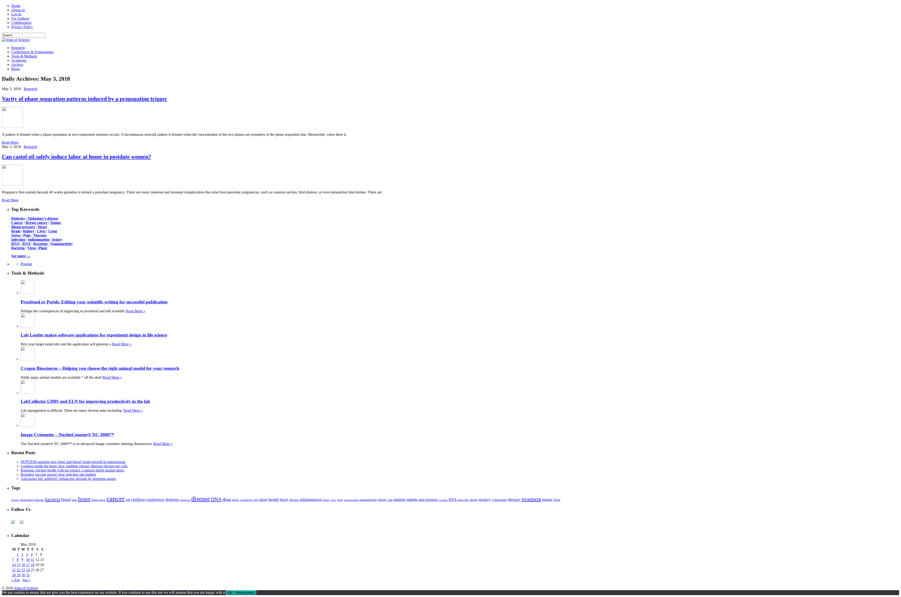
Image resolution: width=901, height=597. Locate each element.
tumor (547, 499)
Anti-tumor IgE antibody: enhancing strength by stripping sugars (68, 479)
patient (399, 499)
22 (18, 570)
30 (23, 575)
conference (155, 499)
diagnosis (185, 500)
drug (226, 499)
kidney (326, 500)
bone (74, 500)
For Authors (20, 18)
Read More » (135, 311)
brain (84, 499)
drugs (235, 500)
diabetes (172, 499)
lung (340, 500)
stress (473, 500)
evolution (246, 500)
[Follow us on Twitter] (23, 523)
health (273, 499)
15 (18, 565)
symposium (499, 500)
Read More (10, 142)
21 (14, 570)
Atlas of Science (26, 588)
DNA (216, 499)
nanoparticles (368, 500)
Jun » (27, 580)
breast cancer (98, 500)
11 (32, 560)
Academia (18, 60)
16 (23, 565)
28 (14, 575)
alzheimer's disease (32, 500)
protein (432, 499)
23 (23, 570)
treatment (531, 499)
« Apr (15, 580)
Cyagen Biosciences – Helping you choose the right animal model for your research (100, 368)
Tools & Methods (24, 56)
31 (28, 575)
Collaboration (21, 23)
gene (263, 499)
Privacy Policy (22, 27)
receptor (443, 500)
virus (556, 500)
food (256, 500)
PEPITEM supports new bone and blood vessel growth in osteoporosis (73, 462)
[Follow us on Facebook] (15, 523)
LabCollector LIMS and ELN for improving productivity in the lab (85, 401)
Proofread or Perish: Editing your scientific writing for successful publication (94, 301)
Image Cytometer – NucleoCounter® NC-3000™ (67, 434)
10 (28, 560)
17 (28, 565)
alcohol (15, 500)
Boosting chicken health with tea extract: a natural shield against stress (72, 470)
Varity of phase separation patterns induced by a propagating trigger (84, 99)
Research (18, 48)
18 (32, 565)
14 (14, 565)
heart (284, 499)
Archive (17, 65)
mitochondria (351, 500)
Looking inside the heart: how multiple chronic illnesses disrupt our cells (74, 466)
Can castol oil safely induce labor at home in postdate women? (76, 157)
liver (333, 500)
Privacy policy (245, 592)
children (138, 499)
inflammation (311, 499)
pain (390, 500)
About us (18, 10)
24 (28, 570)
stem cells (463, 500)
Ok (230, 592)
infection (294, 500)
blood (66, 499)
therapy (514, 499)
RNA (453, 500)
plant (421, 500)
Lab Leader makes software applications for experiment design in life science (94, 335)
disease (200, 498)
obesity (382, 500)
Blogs (15, 69)
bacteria (52, 499)
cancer (116, 498)
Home (15, 6)
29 (18, 575)
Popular (26, 264)
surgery (484, 499)
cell (128, 500)
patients (411, 500)
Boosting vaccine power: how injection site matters (58, 474)
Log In (16, 14)
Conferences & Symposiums (32, 52)
